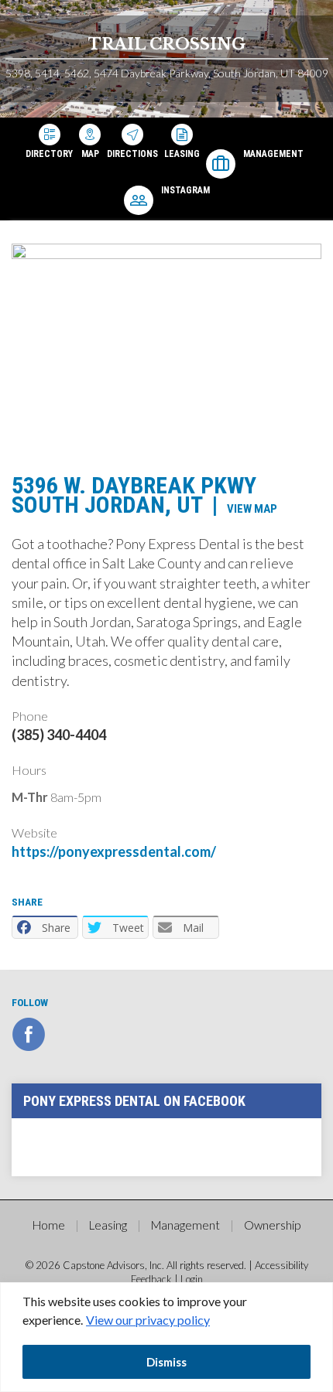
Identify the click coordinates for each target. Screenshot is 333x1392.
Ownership (272, 1225)
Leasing (182, 153)
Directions (132, 153)
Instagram (185, 190)
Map (90, 153)
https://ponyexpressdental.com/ (114, 851)
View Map (252, 509)
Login (191, 1279)
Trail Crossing (166, 44)
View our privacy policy (148, 1319)
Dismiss (166, 1362)
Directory (49, 153)
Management (273, 154)
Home (49, 1225)
